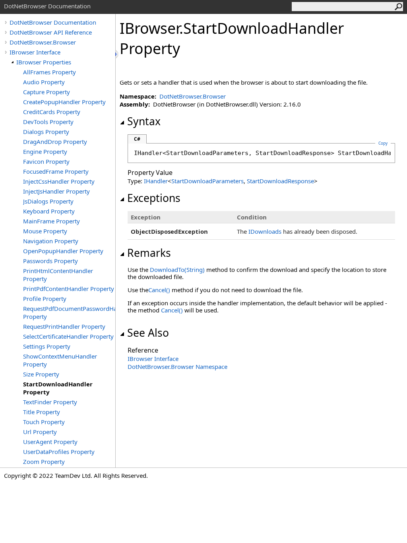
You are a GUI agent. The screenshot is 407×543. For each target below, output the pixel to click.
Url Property (40, 432)
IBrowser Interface (35, 52)
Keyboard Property (49, 211)
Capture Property (46, 92)
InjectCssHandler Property (59, 181)
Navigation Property (50, 241)
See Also (148, 333)
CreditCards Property (51, 112)
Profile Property (44, 299)
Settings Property (46, 346)
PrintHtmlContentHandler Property (58, 275)
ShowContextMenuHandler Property (60, 360)
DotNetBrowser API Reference (51, 32)
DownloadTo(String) (177, 269)
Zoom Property (44, 461)
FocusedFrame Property (56, 171)
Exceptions (153, 198)
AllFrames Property (49, 72)
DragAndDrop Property (55, 141)
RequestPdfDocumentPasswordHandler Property (69, 312)
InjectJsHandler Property (56, 191)
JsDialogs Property (48, 201)
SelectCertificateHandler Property (68, 336)
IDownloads (264, 231)
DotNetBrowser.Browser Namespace (177, 366)
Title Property (41, 412)
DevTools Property (48, 122)
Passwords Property (50, 261)
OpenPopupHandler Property (63, 251)
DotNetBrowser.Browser (43, 42)
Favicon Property (46, 161)
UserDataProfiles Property (59, 452)
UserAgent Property (50, 442)
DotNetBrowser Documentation (53, 22)
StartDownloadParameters (207, 181)
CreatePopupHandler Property (64, 102)
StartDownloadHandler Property (58, 388)
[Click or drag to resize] (117, 54)
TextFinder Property (50, 402)
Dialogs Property (46, 132)
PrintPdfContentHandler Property (68, 289)
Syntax (144, 121)
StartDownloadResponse (280, 181)
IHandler (156, 181)
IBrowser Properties (43, 62)
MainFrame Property (51, 221)
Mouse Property (45, 231)
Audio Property (44, 82)
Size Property (41, 374)
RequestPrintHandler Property (64, 326)
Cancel (159, 290)
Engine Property (45, 151)
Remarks (149, 253)
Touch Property (44, 422)
